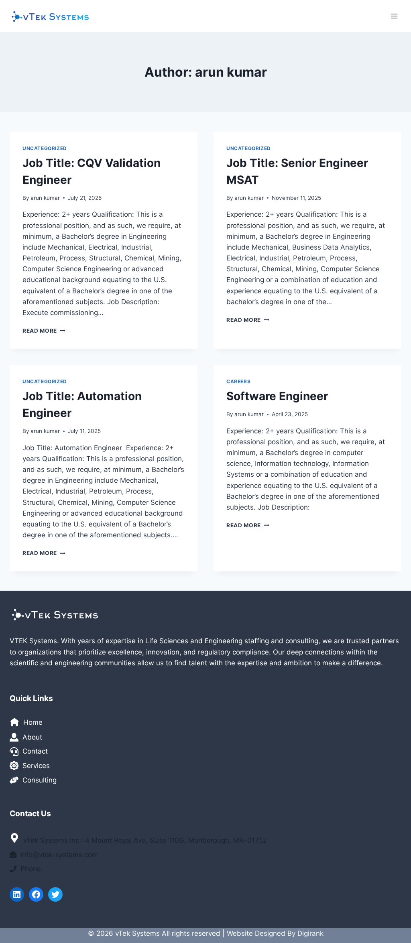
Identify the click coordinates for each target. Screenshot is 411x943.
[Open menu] (394, 16)
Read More (43, 330)
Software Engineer (277, 396)
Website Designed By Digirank (275, 933)
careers (238, 381)
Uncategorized (44, 148)
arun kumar (45, 198)
